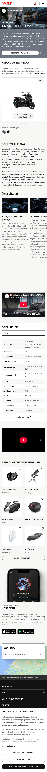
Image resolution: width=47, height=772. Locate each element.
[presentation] (23, 305)
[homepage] (7, 4)
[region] (23, 740)
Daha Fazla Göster (9, 746)
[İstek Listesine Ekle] (20, 469)
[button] (43, 3)
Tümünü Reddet (23, 760)
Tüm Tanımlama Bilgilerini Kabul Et (23, 767)
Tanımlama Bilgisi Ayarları (23, 753)
